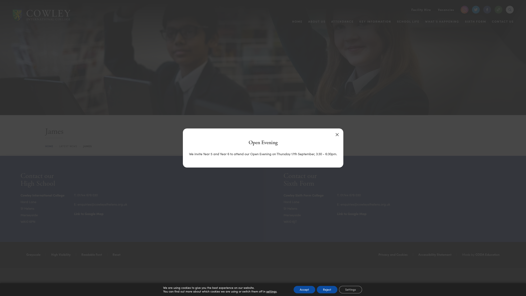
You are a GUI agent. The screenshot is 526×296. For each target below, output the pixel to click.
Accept (304, 289)
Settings (350, 289)
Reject (327, 289)
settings (271, 291)
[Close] (337, 135)
